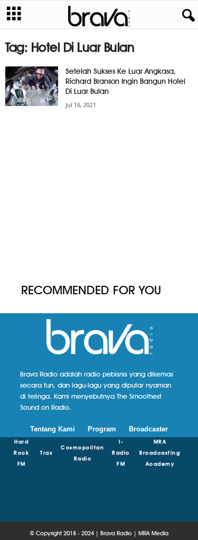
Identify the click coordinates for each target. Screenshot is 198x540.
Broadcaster (148, 429)
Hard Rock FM (21, 452)
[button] (186, 15)
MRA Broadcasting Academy (159, 452)
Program (102, 429)
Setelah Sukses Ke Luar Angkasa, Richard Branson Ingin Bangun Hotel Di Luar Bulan (125, 81)
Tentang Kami (52, 429)
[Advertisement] (99, 197)
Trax (46, 452)
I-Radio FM (121, 452)
